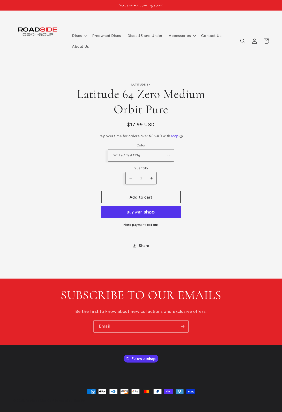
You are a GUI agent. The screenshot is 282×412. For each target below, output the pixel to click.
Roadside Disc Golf (40, 400)
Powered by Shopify (70, 400)
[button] (79, 35)
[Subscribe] (182, 326)
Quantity (141, 168)
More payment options (141, 225)
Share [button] (144, 245)
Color (141, 145)
